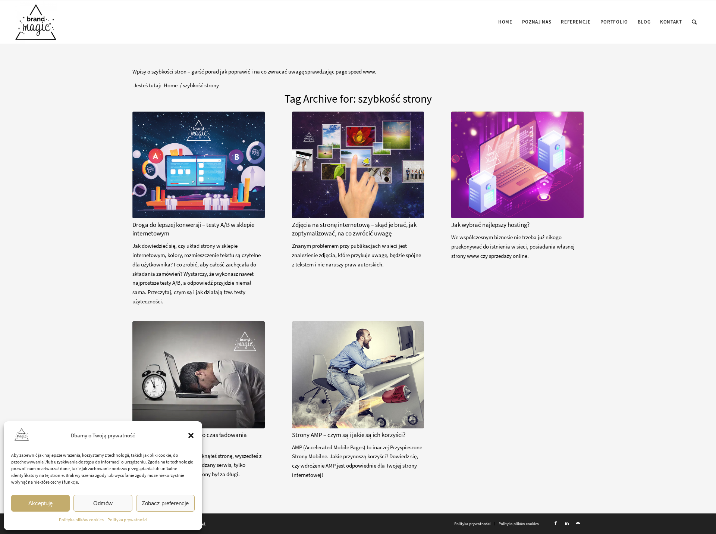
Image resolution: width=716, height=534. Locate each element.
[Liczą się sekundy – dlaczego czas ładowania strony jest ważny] (198, 374)
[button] (191, 435)
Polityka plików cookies (81, 519)
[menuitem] (505, 22)
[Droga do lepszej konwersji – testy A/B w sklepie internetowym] (198, 165)
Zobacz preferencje (165, 503)
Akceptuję (40, 503)
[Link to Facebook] (555, 523)
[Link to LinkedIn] (566, 523)
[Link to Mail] (578, 523)
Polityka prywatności (127, 519)
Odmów (103, 503)
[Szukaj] (694, 22)
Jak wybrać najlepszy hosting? (490, 225)
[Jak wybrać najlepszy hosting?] (517, 165)
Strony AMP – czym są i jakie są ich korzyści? (348, 435)
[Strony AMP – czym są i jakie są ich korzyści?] (358, 374)
